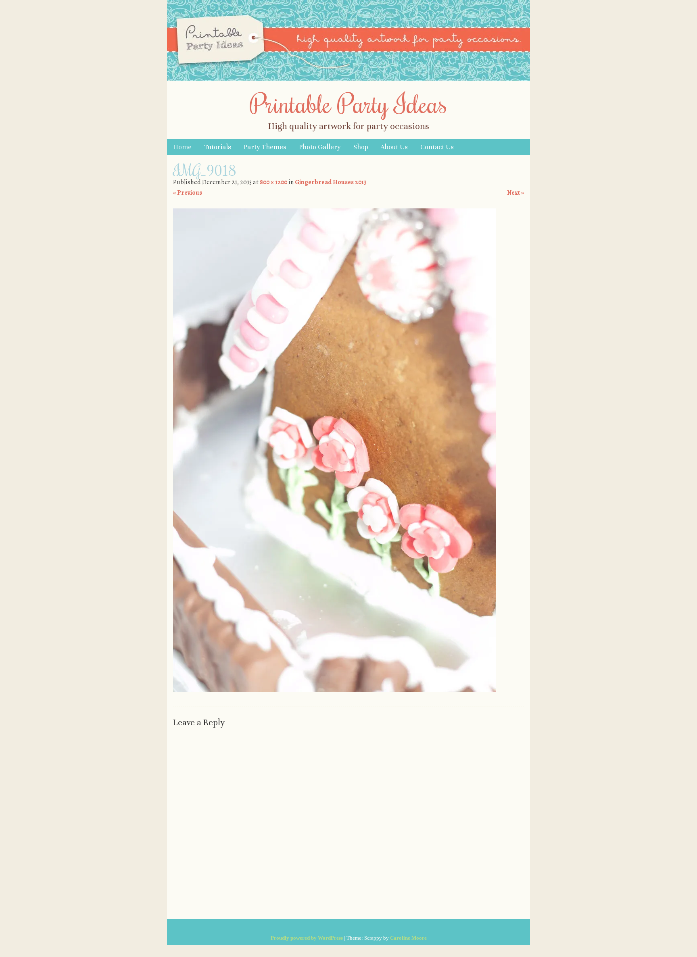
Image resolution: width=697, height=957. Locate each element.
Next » (515, 192)
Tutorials (217, 147)
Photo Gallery (320, 147)
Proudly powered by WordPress (307, 938)
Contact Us (437, 147)
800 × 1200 (273, 182)
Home (182, 147)
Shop (360, 147)
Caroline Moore (408, 938)
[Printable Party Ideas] (348, 78)
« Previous (187, 192)
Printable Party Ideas (348, 103)
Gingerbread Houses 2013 (331, 182)
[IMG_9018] (334, 690)
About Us (394, 147)
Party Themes (265, 147)
